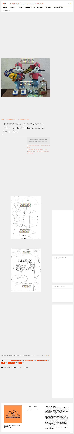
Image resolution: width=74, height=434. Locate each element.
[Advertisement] (37, 24)
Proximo (48, 355)
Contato (36, 406)
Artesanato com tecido (23, 119)
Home (2, 119)
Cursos (20, 7)
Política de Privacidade (30, 410)
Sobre (36, 409)
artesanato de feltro (11, 119)
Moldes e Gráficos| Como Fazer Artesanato (26, 4)
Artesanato (12, 7)
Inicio (5, 7)
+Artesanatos (6, 10)
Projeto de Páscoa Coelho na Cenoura (37, 149)
